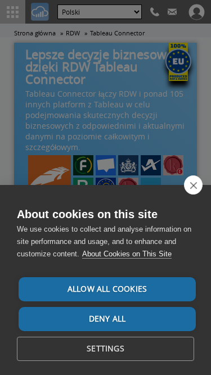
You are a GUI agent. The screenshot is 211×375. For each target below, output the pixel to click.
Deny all (107, 319)
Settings (105, 349)
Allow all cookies (107, 289)
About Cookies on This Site (127, 254)
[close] (193, 185)
